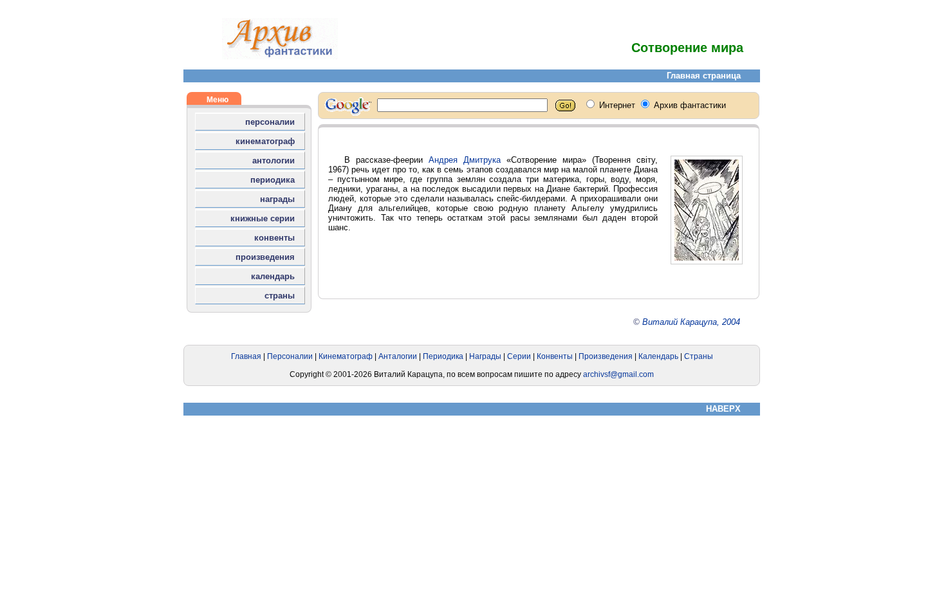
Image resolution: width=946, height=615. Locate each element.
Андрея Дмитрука (465, 160)
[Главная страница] (280, 56)
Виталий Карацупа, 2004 (691, 322)
